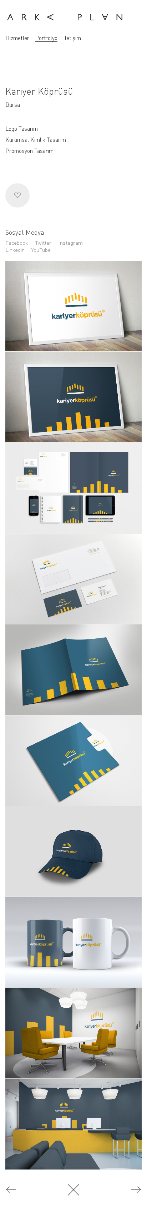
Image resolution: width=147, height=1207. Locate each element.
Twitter (43, 242)
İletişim (72, 37)
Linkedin (15, 249)
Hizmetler (17, 37)
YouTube (41, 249)
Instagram (70, 242)
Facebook (16, 242)
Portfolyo (46, 37)
